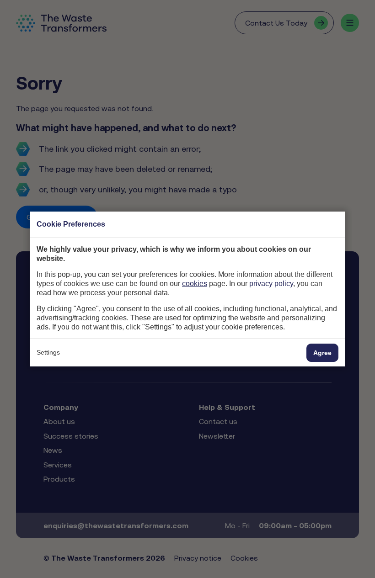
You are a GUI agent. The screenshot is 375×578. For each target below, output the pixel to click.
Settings (48, 352)
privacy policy (271, 283)
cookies (194, 283)
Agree (322, 352)
